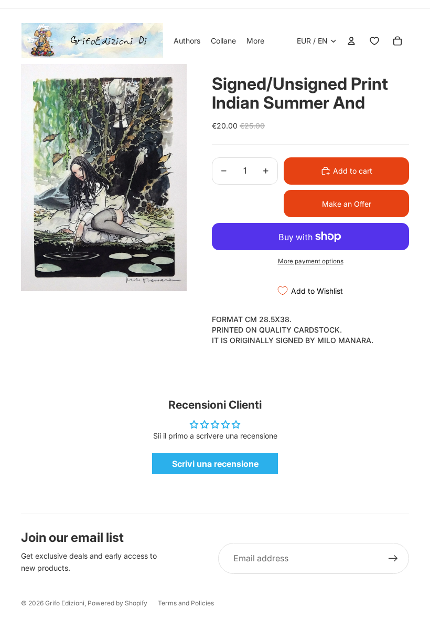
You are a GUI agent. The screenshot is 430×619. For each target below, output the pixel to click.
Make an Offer (346, 203)
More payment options (310, 261)
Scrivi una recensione (215, 463)
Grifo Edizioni (64, 603)
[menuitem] (255, 41)
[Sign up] (393, 559)
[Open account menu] (351, 40)
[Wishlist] (374, 40)
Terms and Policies (186, 603)
